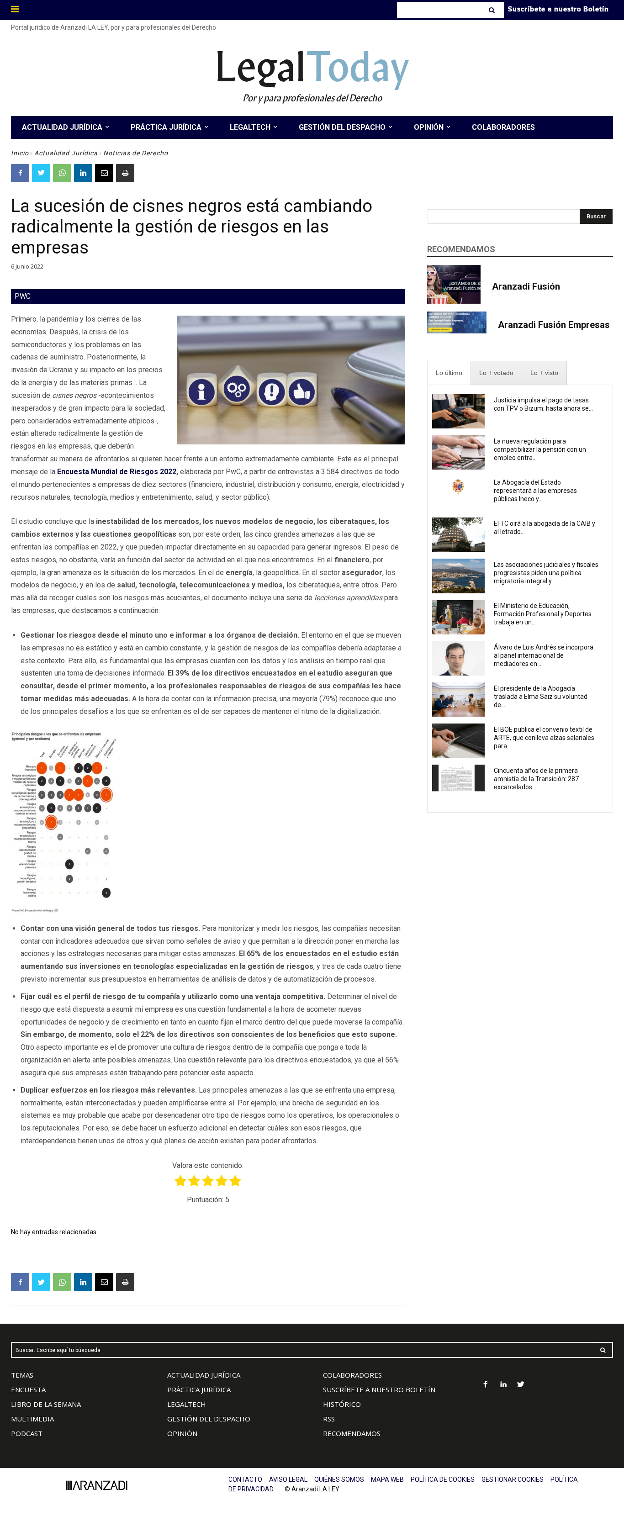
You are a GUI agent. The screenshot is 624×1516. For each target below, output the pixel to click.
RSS (329, 1418)
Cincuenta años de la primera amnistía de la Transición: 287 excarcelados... (536, 779)
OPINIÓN (182, 1433)
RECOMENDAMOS (352, 1433)
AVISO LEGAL (288, 1479)
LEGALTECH (186, 1404)
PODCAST (26, 1433)
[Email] (104, 173)
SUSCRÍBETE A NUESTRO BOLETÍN (379, 1389)
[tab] (449, 373)
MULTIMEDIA (32, 1418)
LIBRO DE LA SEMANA (46, 1404)
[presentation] (449, 373)
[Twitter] (41, 173)
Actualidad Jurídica (66, 153)
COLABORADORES (352, 1374)
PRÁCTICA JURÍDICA (199, 1389)
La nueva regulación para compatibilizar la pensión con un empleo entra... (540, 449)
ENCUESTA (28, 1389)
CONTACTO (245, 1479)
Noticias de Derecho (135, 153)
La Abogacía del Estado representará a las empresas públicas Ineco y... (535, 490)
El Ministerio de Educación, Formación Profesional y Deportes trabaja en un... (543, 614)
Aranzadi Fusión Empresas (554, 324)
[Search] (492, 10)
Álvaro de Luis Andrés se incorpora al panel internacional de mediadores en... (543, 655)
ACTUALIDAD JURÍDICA (203, 1374)
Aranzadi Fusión (526, 286)
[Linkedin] (83, 173)
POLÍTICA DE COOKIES (443, 1479)
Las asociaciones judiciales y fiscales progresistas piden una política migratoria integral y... (546, 573)
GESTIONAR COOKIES (512, 1479)
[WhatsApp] (62, 173)
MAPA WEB (387, 1479)
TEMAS (22, 1374)
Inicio (20, 153)
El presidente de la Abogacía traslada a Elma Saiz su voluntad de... (540, 696)
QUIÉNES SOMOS (339, 1479)
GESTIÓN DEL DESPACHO (208, 1418)
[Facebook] (20, 173)
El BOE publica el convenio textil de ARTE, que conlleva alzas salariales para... (544, 738)
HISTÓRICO (342, 1404)
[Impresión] (125, 173)
